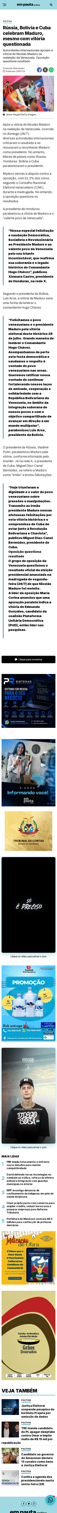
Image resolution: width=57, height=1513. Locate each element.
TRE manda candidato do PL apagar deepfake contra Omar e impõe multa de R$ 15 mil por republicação (28, 1435)
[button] (50, 1500)
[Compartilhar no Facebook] (39, 69)
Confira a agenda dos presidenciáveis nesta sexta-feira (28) (37, 1480)
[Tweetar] (45, 69)
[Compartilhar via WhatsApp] (51, 69)
